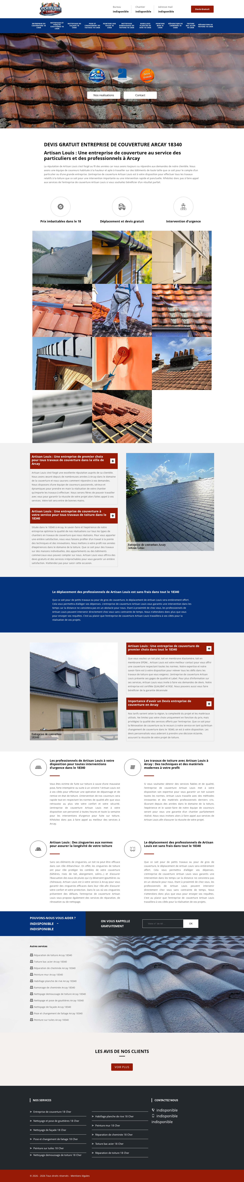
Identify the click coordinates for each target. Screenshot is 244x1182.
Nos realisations (103, 95)
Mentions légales (80, 1175)
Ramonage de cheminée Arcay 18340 (54, 987)
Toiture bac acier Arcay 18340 (50, 961)
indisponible (121, 11)
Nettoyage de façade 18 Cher (74, 26)
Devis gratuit (202, 9)
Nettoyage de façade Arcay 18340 (52, 1006)
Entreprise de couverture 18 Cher (39, 26)
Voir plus (122, 1067)
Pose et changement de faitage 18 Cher (92, 26)
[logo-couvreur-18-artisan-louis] (50, 9)
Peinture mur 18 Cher (160, 26)
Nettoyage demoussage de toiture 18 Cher (126, 26)
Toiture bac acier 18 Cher (190, 26)
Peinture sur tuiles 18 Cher (109, 26)
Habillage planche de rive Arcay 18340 (55, 981)
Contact (140, 95)
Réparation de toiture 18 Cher (205, 26)
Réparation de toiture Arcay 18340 (53, 955)
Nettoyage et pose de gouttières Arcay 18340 (59, 1000)
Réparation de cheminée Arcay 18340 (55, 968)
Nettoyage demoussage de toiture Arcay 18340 (60, 994)
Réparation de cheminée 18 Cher (175, 26)
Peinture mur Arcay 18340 (48, 974)
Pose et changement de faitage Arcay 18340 (58, 1013)
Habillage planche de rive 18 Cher (145, 26)
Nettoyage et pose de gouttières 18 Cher (57, 26)
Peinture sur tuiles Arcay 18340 (51, 1019)
